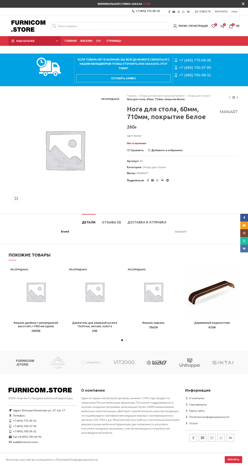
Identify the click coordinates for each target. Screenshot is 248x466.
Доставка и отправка (146, 222)
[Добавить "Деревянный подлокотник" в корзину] (236, 279)
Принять (233, 459)
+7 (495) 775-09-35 (148, 11)
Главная (131, 95)
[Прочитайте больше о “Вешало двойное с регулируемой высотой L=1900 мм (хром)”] (60, 279)
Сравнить (137, 150)
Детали (89, 222)
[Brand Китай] (57, 362)
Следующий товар (237, 97)
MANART (142, 173)
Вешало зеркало (153, 322)
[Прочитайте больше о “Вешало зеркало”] (178, 279)
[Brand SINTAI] (222, 362)
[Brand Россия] (25, 362)
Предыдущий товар (230, 97)
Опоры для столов (198, 95)
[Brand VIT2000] (124, 362)
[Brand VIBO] (156, 362)
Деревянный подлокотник (212, 322)
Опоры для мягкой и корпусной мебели (162, 95)
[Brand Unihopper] (189, 362)
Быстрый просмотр (60, 288)
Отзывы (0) (111, 222)
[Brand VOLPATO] (90, 362)
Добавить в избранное (167, 150)
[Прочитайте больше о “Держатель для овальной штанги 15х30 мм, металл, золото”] (119, 279)
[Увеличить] (16, 198)
